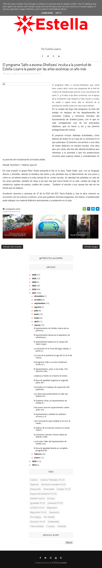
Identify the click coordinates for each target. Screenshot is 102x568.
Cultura (34, 479)
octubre (38, 299)
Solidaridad (53, 521)
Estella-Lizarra (37, 498)
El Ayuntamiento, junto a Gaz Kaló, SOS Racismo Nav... (51, 370)
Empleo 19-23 (63, 489)
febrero (38, 454)
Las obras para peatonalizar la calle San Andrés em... (51, 395)
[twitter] (48, 56)
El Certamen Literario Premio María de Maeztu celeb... (50, 435)
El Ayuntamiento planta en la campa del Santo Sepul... (51, 343)
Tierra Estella (36, 526)
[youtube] (59, 56)
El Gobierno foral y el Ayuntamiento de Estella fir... (50, 401)
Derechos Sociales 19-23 (53, 484)
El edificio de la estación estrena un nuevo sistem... (52, 429)
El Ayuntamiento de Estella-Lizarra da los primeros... (51, 329)
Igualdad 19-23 (37, 503)
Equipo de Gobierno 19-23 (31, 73)
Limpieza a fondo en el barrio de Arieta (50, 376)
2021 (34, 293)
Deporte (34, 484)
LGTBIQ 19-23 (37, 507)
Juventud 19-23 (55, 503)
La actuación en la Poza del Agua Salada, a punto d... (52, 349)
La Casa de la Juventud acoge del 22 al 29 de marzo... (53, 356)
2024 (34, 282)
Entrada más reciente (12, 246)
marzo (37, 325)
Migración (52, 507)
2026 (34, 274)
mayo (37, 318)
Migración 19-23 (38, 512)
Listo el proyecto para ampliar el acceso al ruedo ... (52, 422)
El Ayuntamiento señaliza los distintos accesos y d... (50, 415)
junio (36, 314)
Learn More (47, 13)
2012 (34, 465)
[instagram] (53, 56)
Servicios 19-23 (37, 521)
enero (37, 457)
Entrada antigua (91, 246)
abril (36, 321)
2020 (34, 461)
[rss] (61, 558)
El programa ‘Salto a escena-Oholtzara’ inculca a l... (50, 363)
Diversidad (49, 489)
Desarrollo (35, 489)
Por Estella (49, 517)
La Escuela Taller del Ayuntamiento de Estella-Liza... (50, 442)
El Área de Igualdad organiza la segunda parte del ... (51, 381)
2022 (34, 289)
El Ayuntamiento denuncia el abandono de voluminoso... (52, 336)
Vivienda (62, 526)
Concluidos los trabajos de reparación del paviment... (51, 388)
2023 (34, 285)
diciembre (39, 296)
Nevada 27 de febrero (77, 235)
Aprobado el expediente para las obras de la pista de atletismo (49, 233)
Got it (59, 13)
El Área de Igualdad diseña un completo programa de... (51, 449)
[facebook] (42, 56)
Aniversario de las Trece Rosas (15, 235)
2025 (34, 278)
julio (36, 310)
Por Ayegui (35, 517)
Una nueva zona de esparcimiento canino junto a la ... (51, 408)
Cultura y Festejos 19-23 (52, 479)
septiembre (40, 303)
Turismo (50, 526)
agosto (38, 307)
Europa (51, 498)
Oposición (54, 512)
